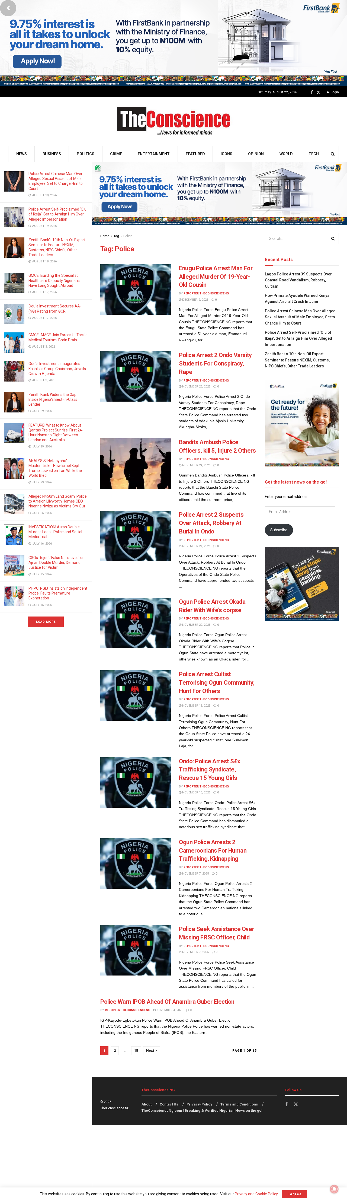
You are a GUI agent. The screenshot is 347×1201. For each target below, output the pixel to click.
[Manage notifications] (334, 1189)
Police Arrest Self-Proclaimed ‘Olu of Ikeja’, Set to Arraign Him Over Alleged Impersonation (57, 214)
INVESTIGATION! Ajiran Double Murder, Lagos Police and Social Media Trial (55, 532)
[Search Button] (333, 154)
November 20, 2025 (195, 625)
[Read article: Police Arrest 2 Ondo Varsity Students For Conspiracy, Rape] (135, 376)
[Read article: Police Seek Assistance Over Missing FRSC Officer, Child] (135, 950)
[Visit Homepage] (173, 121)
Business (52, 154)
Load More (46, 622)
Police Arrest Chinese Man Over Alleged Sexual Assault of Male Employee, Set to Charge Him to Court (300, 317)
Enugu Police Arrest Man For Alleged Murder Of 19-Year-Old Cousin (215, 276)
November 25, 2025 (195, 386)
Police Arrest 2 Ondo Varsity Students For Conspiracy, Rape (215, 363)
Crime (116, 154)
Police (128, 236)
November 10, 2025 (195, 792)
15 (136, 1051)
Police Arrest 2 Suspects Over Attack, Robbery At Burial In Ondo (211, 523)
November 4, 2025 (169, 1010)
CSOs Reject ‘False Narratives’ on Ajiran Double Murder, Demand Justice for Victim (56, 562)
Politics (85, 154)
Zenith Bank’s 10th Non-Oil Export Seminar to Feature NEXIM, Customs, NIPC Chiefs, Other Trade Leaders (297, 360)
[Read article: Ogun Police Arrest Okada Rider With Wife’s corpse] (135, 623)
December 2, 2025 (194, 299)
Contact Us (169, 1104)
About (147, 1104)
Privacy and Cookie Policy (256, 1194)
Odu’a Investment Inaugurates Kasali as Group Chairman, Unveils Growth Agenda (57, 368)
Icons (226, 154)
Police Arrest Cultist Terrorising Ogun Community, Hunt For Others (216, 682)
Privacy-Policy (199, 1104)
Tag (116, 236)
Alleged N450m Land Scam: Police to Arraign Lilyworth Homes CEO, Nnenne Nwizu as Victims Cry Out (57, 501)
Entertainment (154, 154)
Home (104, 236)
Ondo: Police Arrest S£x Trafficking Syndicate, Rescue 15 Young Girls (209, 769)
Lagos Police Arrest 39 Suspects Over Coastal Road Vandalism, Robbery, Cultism (298, 280)
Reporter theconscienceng (206, 293)
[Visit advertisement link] (173, 43)
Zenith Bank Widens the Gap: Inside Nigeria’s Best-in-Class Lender (52, 399)
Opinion (256, 154)
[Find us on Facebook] (312, 92)
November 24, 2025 (195, 465)
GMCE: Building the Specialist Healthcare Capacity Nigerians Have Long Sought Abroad (54, 280)
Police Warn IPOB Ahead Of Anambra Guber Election (167, 1001)
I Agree (294, 1194)
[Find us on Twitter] (318, 92)
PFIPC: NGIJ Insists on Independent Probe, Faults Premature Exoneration (57, 593)
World (286, 154)
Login (334, 92)
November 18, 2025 (195, 705)
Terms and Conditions (239, 1104)
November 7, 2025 (195, 873)
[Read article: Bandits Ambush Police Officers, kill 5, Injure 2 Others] (135, 463)
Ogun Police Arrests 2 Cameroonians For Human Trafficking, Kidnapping (212, 850)
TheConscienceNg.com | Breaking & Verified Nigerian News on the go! (202, 1110)
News (21, 154)
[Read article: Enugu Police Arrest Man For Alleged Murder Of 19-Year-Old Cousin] (135, 289)
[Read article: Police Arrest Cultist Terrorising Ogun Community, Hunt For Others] (135, 695)
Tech (314, 154)
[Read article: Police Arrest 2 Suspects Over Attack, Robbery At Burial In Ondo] (135, 536)
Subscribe (278, 530)
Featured (195, 154)
